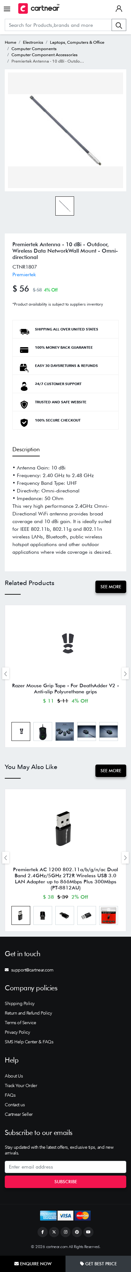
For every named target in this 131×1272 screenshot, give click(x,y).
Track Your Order (21, 1085)
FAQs (10, 1095)
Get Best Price (100, 1263)
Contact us (14, 1105)
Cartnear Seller (19, 1114)
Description (26, 449)
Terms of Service (20, 1022)
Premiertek (24, 274)
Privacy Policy (17, 1032)
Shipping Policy (20, 1003)
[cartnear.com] (38, 8)
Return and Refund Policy (28, 1013)
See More (110, 586)
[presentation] (5, 673)
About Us (14, 1076)
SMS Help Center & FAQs (29, 1042)
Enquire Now (35, 1263)
